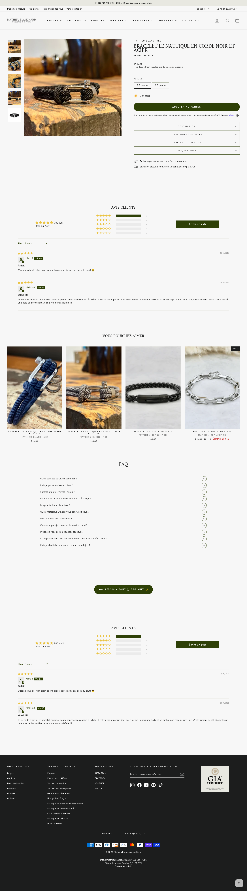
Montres (166, 20)
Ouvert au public (123, 866)
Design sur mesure (16, 8)
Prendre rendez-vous (53, 8)
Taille (138, 79)
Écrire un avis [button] (197, 224)
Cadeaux (190, 20)
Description (186, 126)
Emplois (51, 773)
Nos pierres (34, 8)
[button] (103, 216)
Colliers (75, 20)
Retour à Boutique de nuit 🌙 (126, 589)
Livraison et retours (186, 134)
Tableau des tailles (186, 142)
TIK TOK (99, 788)
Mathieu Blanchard (148, 40)
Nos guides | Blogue (56, 798)
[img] (25, 253)
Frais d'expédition (142, 67)
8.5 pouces (160, 85)
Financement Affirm (57, 778)
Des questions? (187, 150)
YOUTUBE (99, 783)
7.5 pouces (142, 85)
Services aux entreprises (59, 788)
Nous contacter (54, 823)
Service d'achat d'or (56, 783)
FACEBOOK (100, 778)
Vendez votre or (74, 8)
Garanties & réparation (58, 793)
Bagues (53, 20)
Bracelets (142, 20)
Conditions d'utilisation (58, 813)
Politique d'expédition (57, 818)
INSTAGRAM (100, 773)
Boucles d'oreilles (107, 20)
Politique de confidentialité (60, 808)
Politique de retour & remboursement (65, 803)
